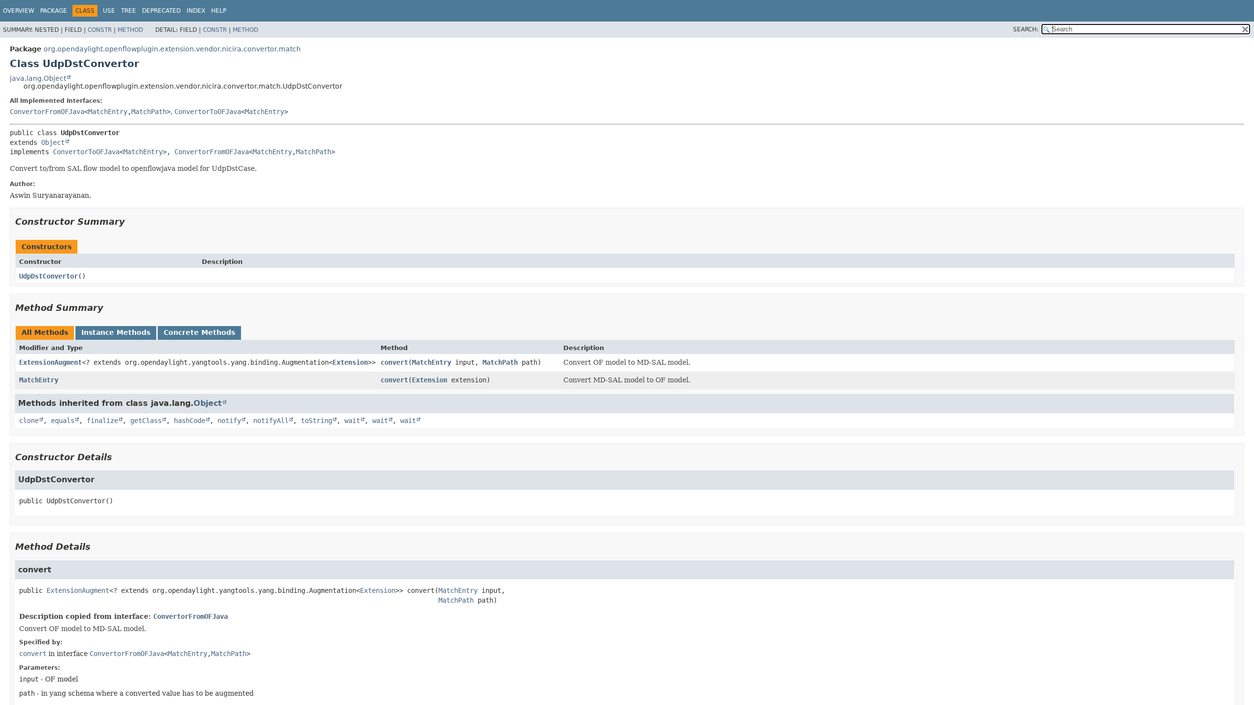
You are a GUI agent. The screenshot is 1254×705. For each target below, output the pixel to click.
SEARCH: (1025, 29)
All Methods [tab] (45, 332)
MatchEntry (107, 112)
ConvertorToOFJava (207, 112)
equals (62, 420)
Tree (128, 10)
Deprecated (161, 10)
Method (130, 29)
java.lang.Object (38, 78)
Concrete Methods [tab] (199, 332)
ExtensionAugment (50, 362)
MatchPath (149, 112)
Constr (100, 29)
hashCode (189, 420)
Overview (18, 10)
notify (229, 420)
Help (218, 10)
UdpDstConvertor (48, 276)
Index (196, 10)
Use (109, 10)
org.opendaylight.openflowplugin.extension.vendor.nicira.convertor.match (172, 49)
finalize (102, 420)
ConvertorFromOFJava (47, 112)
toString (316, 420)
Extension (350, 362)
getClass (146, 420)
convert (394, 362)
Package (53, 10)
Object (53, 142)
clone (29, 420)
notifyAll (271, 420)
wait (352, 420)
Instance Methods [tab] (115, 332)
